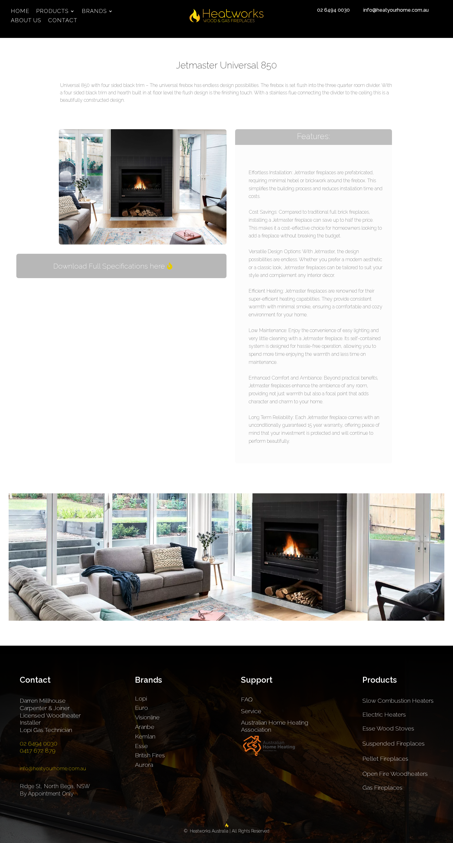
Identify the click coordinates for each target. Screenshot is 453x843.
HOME (20, 11)
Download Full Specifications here (109, 266)
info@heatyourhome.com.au (396, 10)
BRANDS (94, 11)
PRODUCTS (52, 11)
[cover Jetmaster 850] (142, 243)
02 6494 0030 (333, 10)
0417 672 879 (37, 750)
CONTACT (62, 20)
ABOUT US (26, 20)
